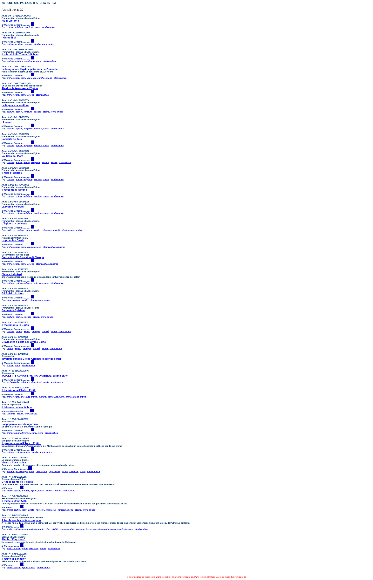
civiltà (55, 529)
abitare (10, 471)
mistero (40, 510)
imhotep (28, 283)
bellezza (11, 230)
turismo (61, 247)
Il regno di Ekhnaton (14, 558)
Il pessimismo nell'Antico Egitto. (21, 443)
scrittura (19, 44)
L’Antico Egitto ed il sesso (17, 481)
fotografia (39, 78)
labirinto (59, 397)
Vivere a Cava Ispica (14, 462)
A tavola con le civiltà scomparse (21, 520)
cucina (63, 529)
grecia (97, 529)
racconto (33, 548)
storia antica (48, 27)
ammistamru (13, 433)
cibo (48, 529)
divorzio (25, 433)
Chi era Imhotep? (12, 274)
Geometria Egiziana (13, 310)
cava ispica (41, 471)
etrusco (80, 529)
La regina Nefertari (13, 206)
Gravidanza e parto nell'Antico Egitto (24, 341)
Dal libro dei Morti (12, 155)
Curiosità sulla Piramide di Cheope (23, 257)
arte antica (31, 397)
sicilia (65, 471)
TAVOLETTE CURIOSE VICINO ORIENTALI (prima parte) (35, 375)
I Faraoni (7, 122)
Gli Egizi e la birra (13, 293)
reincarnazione (65, 510)
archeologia (13, 78)
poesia (27, 452)
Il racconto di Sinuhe (14, 189)
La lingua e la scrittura (15, 105)
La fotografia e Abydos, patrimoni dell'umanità (30, 69)
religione (19, 27)
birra (9, 300)
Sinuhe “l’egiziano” (13, 539)
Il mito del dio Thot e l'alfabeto (20, 54)
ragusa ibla (54, 471)
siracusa (73, 471)
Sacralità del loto (12, 139)
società (29, 27)
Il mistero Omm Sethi (14, 501)
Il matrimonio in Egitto (15, 325)
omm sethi (50, 510)
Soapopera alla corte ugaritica (20, 424)
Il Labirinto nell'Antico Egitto (19, 390)
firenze (89, 529)
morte (27, 162)
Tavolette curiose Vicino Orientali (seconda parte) (31, 358)
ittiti (39, 382)
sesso (41, 490)
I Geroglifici (9, 37)
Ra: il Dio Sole (10, 20)
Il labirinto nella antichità (17, 407)
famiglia (36, 331)
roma (31, 247)
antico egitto (13, 490)
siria (33, 433)
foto (30, 78)
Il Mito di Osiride (12, 172)
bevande (39, 529)
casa (31, 471)
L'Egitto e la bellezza (14, 223)
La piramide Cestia (13, 240)
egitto (10, 27)
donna (29, 230)
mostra (106, 529)
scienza (38, 283)
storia (37, 27)
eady (24, 510)
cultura (10, 112)
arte (22, 397)
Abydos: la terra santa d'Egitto (20, 88)
